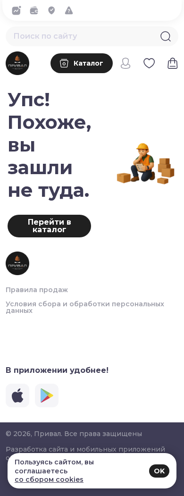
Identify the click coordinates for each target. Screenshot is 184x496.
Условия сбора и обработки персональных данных (85, 307)
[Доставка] (54, 10)
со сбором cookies (49, 479)
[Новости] (19, 10)
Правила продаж (37, 289)
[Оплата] (36, 10)
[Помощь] (71, 10)
